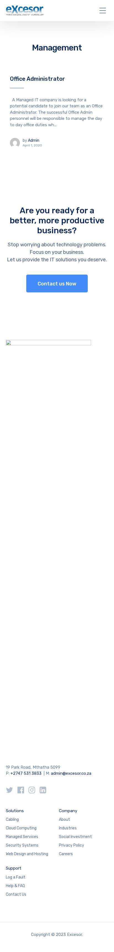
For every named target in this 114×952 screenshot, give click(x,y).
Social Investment (75, 836)
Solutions (15, 810)
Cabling (12, 819)
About (64, 819)
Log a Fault (15, 877)
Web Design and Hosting (27, 854)
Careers (66, 854)
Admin (33, 140)
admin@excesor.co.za (71, 773)
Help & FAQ (15, 885)
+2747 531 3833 (26, 773)
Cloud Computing (21, 828)
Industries (68, 828)
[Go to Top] (102, 939)
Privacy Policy (71, 845)
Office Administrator (37, 78)
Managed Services (22, 836)
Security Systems (22, 845)
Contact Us (16, 894)
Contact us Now (57, 284)
